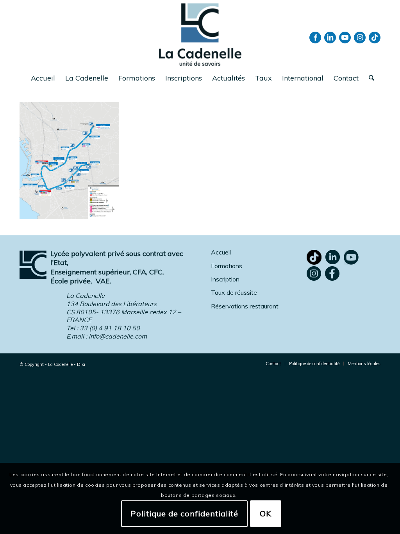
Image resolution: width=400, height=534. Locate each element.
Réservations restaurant (245, 306)
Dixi (81, 364)
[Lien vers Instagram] (360, 37)
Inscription (225, 279)
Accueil (221, 252)
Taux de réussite (234, 292)
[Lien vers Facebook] (315, 37)
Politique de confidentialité (184, 513)
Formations (226, 266)
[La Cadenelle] (200, 34)
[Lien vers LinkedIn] (330, 37)
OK (265, 513)
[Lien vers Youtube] (345, 37)
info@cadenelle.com (118, 336)
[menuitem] (43, 78)
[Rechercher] (369, 78)
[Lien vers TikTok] (374, 37)
